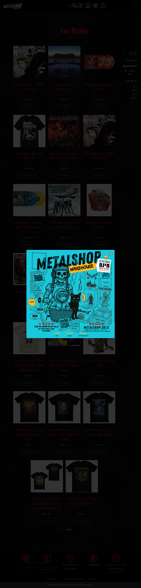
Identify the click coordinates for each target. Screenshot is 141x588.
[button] (111, 254)
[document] (70, 294)
